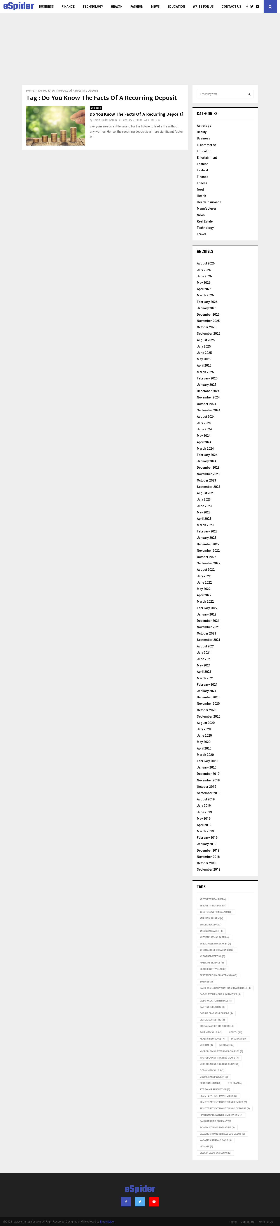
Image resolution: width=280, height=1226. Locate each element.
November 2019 (208, 780)
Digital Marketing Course (217, 1026)
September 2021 (208, 640)
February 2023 (207, 531)
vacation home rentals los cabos (222, 1134)
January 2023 (206, 537)
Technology (92, 6)
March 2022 (205, 601)
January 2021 (206, 691)
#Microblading (210, 924)
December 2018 (208, 850)
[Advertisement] (140, 52)
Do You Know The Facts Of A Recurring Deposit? (136, 114)
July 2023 (204, 499)
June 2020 (204, 735)
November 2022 (208, 550)
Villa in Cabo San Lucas (215, 1153)
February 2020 (207, 761)
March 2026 (205, 295)
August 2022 (206, 569)
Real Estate (205, 221)
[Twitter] (253, 6)
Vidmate (206, 1146)
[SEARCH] (249, 94)
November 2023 (208, 474)
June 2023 (204, 506)
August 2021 (206, 646)
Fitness (202, 183)
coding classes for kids (216, 1013)
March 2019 (205, 831)
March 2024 (205, 448)
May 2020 (203, 742)
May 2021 (203, 665)
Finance (68, 6)
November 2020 (208, 703)
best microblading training (218, 975)
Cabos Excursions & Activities (220, 994)
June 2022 (204, 582)
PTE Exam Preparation (215, 1089)
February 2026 (207, 302)
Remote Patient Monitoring (218, 1096)
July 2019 (204, 805)
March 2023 (205, 525)
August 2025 (206, 340)
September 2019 (208, 793)
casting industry (212, 1007)
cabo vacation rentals (216, 1001)
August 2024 (206, 416)
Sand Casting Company (215, 1121)
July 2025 (204, 346)
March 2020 (205, 754)
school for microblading (217, 1127)
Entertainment (207, 157)
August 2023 (206, 493)
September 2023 (208, 487)
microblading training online (219, 1064)
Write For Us (203, 6)
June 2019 (204, 812)
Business (46, 6)
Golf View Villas (211, 1032)
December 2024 (208, 391)
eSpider (18, 6)
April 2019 (204, 825)
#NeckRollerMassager (215, 944)
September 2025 (208, 333)
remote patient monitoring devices (223, 1102)
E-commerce (206, 145)
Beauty (201, 132)
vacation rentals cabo (216, 1140)
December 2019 (208, 774)
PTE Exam (235, 1083)
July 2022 (204, 576)
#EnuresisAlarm (211, 918)
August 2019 (206, 799)
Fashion (136, 6)
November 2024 (208, 397)
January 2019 (206, 844)
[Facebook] (248, 6)
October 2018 (206, 863)
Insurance (239, 1039)
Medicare (226, 1045)
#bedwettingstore (213, 905)
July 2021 (204, 652)
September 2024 (208, 410)
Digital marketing (212, 1020)
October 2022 (206, 557)
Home (233, 1221)
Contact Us (231, 6)
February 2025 (207, 378)
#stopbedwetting (212, 956)
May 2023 (203, 512)
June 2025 (204, 353)
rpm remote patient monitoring (221, 1115)
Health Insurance (209, 202)
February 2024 (207, 455)
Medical (206, 1045)
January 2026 (206, 308)
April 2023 (204, 518)
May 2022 (203, 589)
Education (176, 6)
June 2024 (204, 429)
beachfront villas (213, 969)
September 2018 (208, 869)
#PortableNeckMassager (217, 950)
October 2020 (206, 710)
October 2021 (206, 633)
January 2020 (206, 767)
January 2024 (206, 461)
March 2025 (205, 372)
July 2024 (204, 423)
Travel (201, 234)
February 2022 (207, 608)
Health (116, 6)
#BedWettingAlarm (213, 899)
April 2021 (204, 671)
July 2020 (204, 729)
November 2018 (208, 857)
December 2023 (208, 467)
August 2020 (206, 723)
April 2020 (204, 748)
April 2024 (204, 442)
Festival (202, 170)
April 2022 (204, 595)
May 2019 (203, 818)
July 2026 (204, 270)
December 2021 (208, 621)
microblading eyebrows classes (221, 1051)
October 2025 (206, 327)
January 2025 (206, 384)
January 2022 (206, 614)
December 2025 (208, 314)
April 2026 (204, 289)
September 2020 (208, 716)
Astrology (204, 125)
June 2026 (204, 276)
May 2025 (203, 359)
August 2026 (206, 263)
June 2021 (204, 659)
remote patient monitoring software (225, 1108)
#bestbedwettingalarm (216, 912)
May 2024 (203, 435)
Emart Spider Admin (105, 120)
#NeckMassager (211, 931)
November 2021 (208, 627)
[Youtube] (258, 6)
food (200, 189)
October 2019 (206, 786)
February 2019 (207, 837)
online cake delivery (214, 1077)
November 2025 (208, 321)
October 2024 (206, 404)
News (155, 6)
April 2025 (204, 365)
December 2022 (208, 544)
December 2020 (208, 697)
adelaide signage (212, 963)
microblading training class (219, 1058)
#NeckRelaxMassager (214, 937)
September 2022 (208, 563)
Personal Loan (210, 1083)
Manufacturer (206, 208)
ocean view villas (212, 1070)
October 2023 (206, 480)
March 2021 (205, 678)
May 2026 (203, 282)
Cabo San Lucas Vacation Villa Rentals (225, 988)
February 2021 (207, 684)
